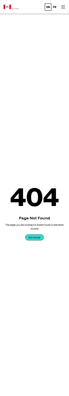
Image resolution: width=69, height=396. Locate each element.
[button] (16, 7)
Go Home (34, 237)
